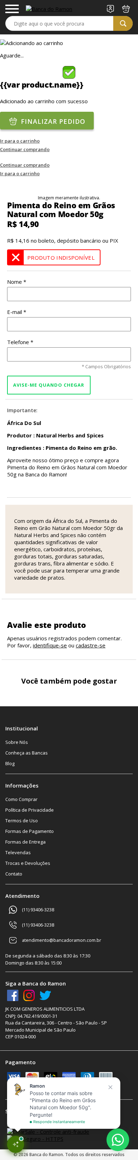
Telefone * (20, 342)
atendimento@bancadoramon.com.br (61, 940)
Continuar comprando (25, 149)
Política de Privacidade (29, 810)
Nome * (16, 281)
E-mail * (16, 311)
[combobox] (69, 23)
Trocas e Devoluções (27, 863)
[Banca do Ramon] (49, 8)
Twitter (45, 995)
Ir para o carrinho (20, 141)
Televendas (18, 852)
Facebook (12, 995)
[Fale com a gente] (118, 1139)
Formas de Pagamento (29, 831)
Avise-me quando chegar (48, 385)
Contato (13, 874)
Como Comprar (21, 799)
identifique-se (50, 645)
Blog (10, 763)
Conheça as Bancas (26, 753)
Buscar (123, 23)
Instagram (29, 995)
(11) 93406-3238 (38, 910)
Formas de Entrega (25, 842)
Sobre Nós (16, 742)
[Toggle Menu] (12, 9)
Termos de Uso (21, 820)
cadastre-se (90, 645)
